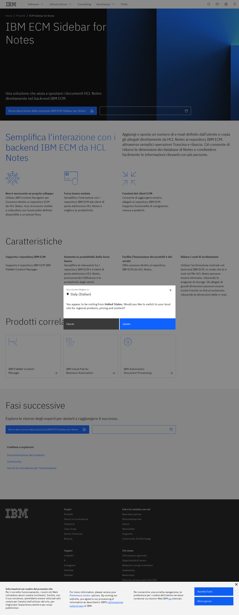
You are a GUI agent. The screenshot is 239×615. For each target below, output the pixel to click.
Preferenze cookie (80, 595)
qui (170, 598)
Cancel (70, 324)
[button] (236, 584)
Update (127, 324)
